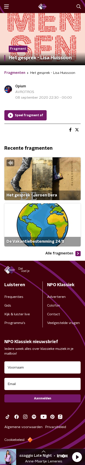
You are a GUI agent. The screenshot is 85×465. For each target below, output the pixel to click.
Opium (20, 86)
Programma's (14, 323)
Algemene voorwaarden (23, 427)
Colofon (53, 305)
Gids (7, 305)
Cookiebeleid (14, 440)
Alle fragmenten (59, 253)
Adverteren (56, 297)
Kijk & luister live (17, 314)
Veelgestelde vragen (63, 323)
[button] (77, 457)
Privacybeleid (55, 427)
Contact (53, 314)
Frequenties (13, 297)
